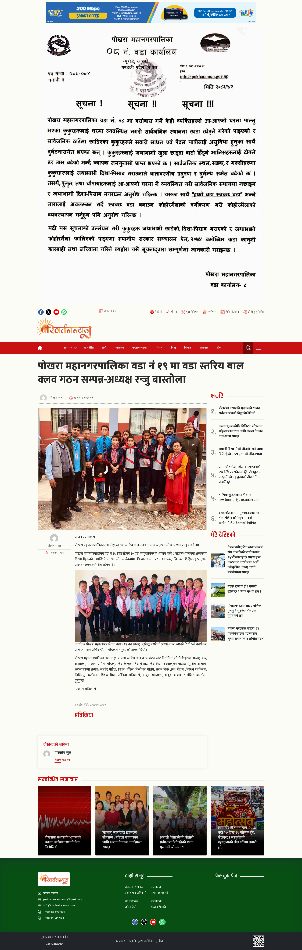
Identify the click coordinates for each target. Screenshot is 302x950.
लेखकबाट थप (62, 759)
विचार (187, 347)
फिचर (159, 347)
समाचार (68, 347)
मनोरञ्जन (119, 347)
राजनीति (89, 347)
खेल (219, 347)
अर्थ (104, 347)
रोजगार (204, 347)
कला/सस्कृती (140, 347)
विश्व (173, 347)
